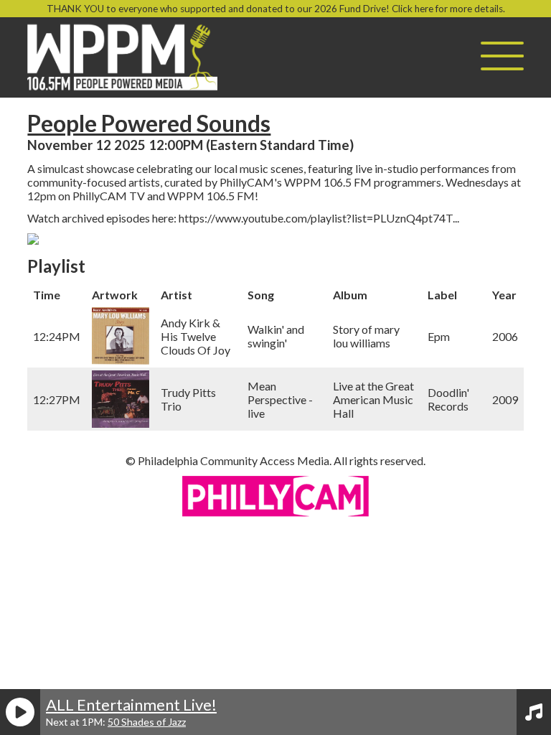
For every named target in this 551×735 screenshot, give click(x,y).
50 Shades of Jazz (147, 722)
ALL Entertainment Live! (131, 704)
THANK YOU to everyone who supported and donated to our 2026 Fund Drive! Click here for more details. (276, 8)
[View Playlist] (534, 712)
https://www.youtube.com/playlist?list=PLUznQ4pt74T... (319, 218)
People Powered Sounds (148, 123)
